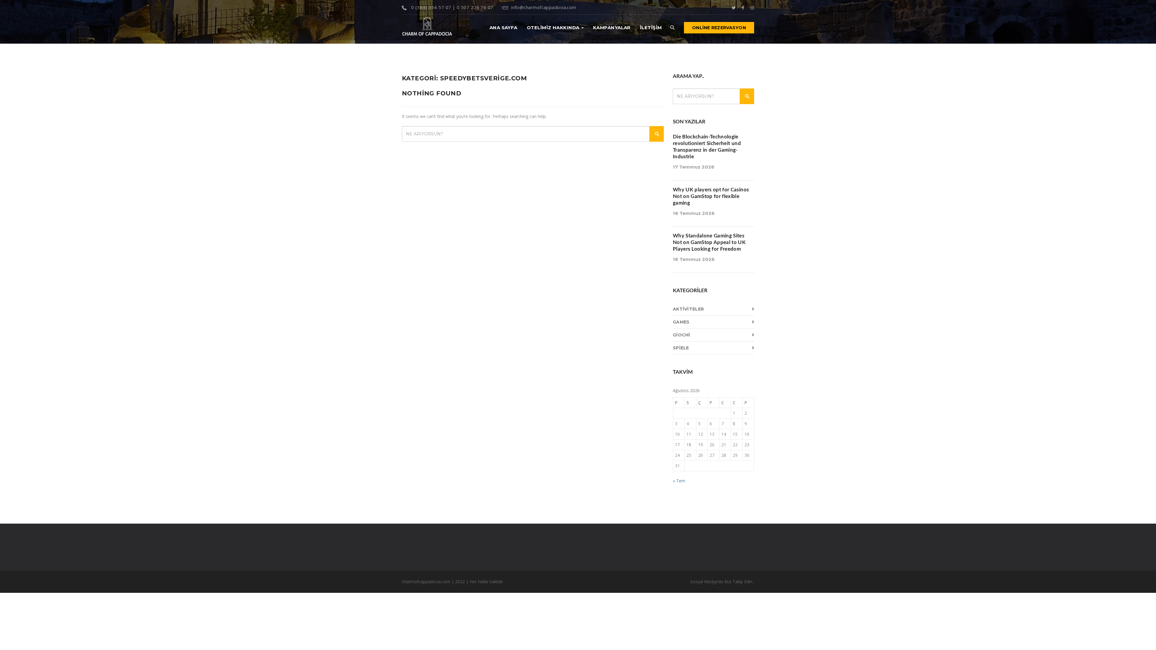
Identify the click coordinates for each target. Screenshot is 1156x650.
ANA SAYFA (503, 27)
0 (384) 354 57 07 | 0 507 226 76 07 (451, 7)
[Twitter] (734, 7)
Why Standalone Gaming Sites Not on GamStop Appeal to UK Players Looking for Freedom (709, 242)
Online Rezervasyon (719, 27)
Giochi (681, 335)
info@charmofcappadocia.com (543, 7)
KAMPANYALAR (612, 27)
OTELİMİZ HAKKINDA (554, 27)
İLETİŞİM (651, 27)
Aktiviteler (688, 309)
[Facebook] (743, 7)
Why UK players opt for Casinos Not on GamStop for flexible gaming (711, 196)
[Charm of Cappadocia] (427, 27)
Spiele (681, 348)
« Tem (679, 481)
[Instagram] (752, 7)
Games (681, 322)
